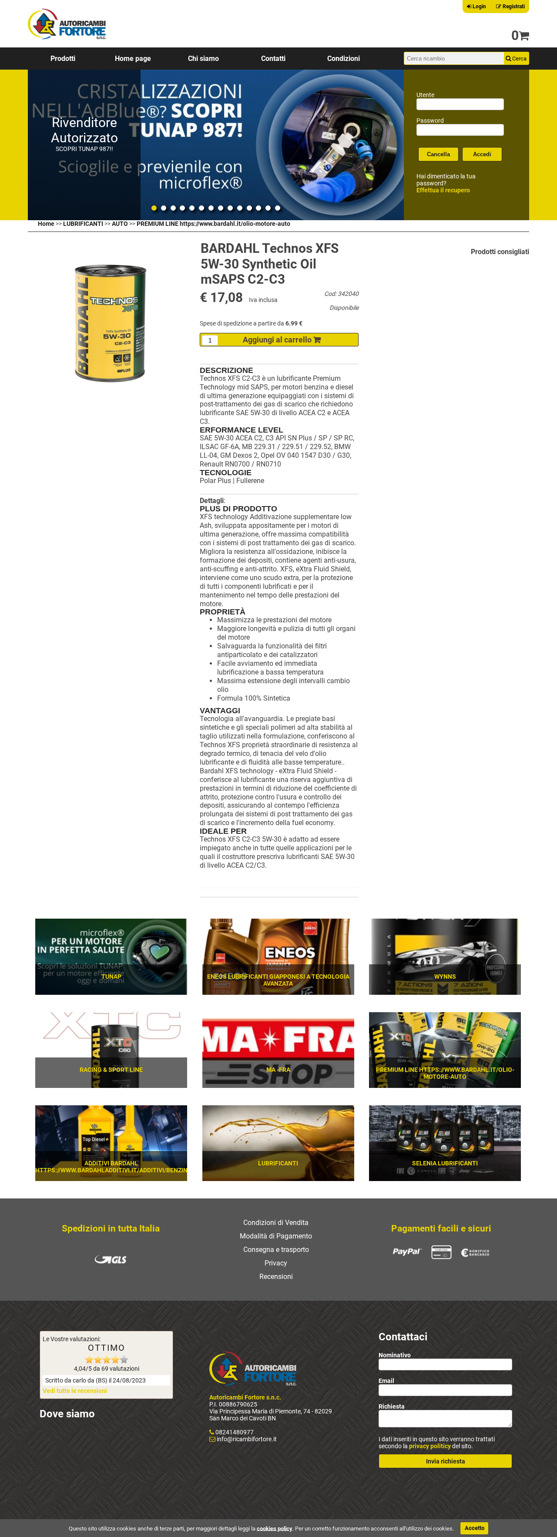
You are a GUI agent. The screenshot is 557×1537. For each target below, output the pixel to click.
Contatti (273, 58)
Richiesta (392, 1406)
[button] (352, 868)
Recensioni (276, 1276)
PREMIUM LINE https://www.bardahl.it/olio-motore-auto (213, 223)
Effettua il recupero (443, 190)
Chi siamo (203, 58)
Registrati (513, 6)
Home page (133, 58)
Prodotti (62, 58)
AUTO (120, 223)
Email (386, 1380)
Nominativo (395, 1355)
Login (478, 6)
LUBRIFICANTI (83, 223)
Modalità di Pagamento (276, 1236)
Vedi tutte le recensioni (75, 1390)
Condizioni (343, 58)
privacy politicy (430, 1446)
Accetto (474, 1528)
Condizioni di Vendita (276, 1222)
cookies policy (274, 1528)
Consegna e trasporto (276, 1249)
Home (46, 223)
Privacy (276, 1263)
